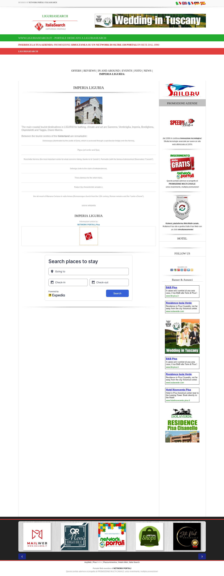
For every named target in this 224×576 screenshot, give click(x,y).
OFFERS (76, 70)
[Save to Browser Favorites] (192, 270)
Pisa (94, 562)
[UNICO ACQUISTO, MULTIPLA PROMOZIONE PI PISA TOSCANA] (112, 536)
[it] (178, 3)
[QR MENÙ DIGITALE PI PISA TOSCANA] (74, 536)
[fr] (191, 3)
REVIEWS (90, 70)
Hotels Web (123, 562)
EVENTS (127, 70)
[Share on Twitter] (188, 270)
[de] (197, 3)
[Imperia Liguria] (88, 110)
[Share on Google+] (178, 270)
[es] (203, 3)
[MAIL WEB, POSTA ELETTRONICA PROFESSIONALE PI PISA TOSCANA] (37, 536)
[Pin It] (185, 270)
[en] (184, 3)
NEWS (147, 70)
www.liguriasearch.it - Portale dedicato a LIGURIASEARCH (62, 38)
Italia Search (134, 562)
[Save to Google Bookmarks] (175, 270)
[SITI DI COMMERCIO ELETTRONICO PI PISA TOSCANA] (149, 536)
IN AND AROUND (109, 70)
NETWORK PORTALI (122, 568)
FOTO (138, 70)
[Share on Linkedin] (182, 270)
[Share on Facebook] (172, 270)
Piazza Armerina (110, 562)
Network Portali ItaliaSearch (43, 2)
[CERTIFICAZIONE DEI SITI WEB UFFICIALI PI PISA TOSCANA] (187, 536)
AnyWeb (87, 562)
